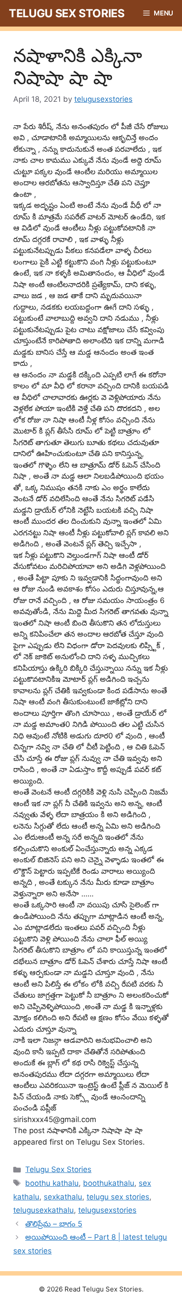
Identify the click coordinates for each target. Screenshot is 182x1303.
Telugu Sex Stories (67, 13)
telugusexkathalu (43, 1210)
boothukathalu (108, 1183)
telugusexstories (107, 1210)
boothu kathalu (52, 1183)
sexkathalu (63, 1196)
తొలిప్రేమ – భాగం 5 (53, 1223)
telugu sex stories (118, 1196)
